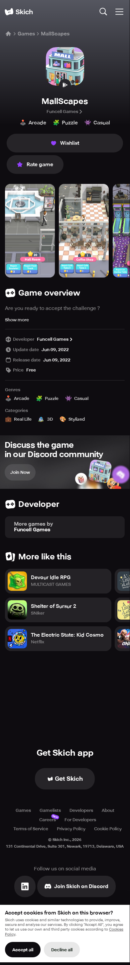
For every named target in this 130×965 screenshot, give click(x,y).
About (108, 810)
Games (26, 34)
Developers (81, 810)
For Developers (80, 819)
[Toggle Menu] (119, 12)
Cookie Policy (108, 828)
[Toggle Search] (103, 12)
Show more (17, 319)
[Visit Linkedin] (25, 886)
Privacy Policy (71, 828)
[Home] (18, 12)
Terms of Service (30, 828)
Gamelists (50, 810)
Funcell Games (62, 111)
